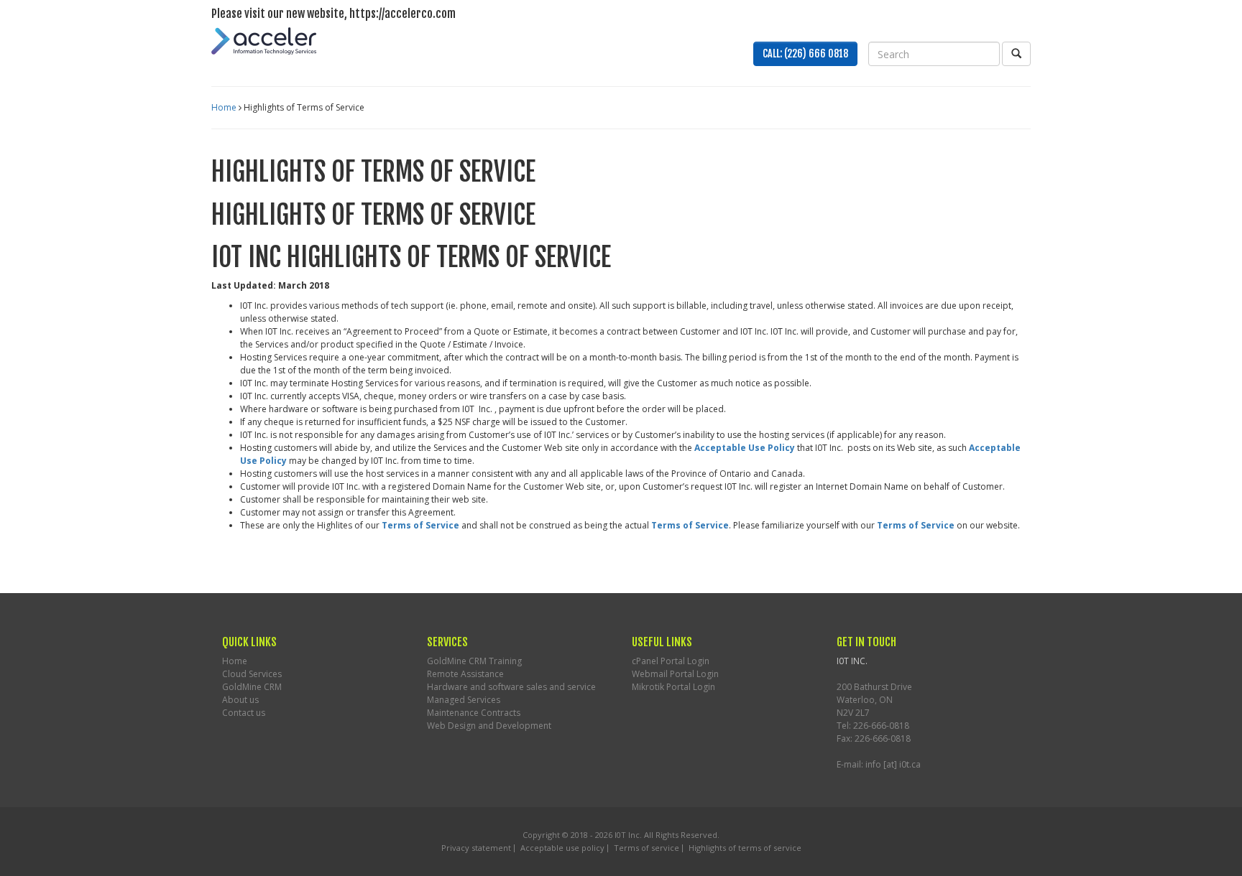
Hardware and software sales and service (511, 687)
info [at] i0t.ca (893, 764)
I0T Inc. (628, 834)
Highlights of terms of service (745, 847)
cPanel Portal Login (670, 661)
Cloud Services (252, 674)
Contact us (243, 713)
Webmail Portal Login (675, 674)
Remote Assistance (465, 674)
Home (223, 107)
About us (240, 700)
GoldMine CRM (252, 687)
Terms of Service (420, 525)
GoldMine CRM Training (474, 661)
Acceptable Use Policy (744, 448)
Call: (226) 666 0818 (805, 53)
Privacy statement (476, 847)
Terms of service (646, 847)
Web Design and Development (489, 725)
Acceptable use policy (562, 847)
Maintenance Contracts (473, 713)
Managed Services (463, 700)
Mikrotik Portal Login (673, 687)
